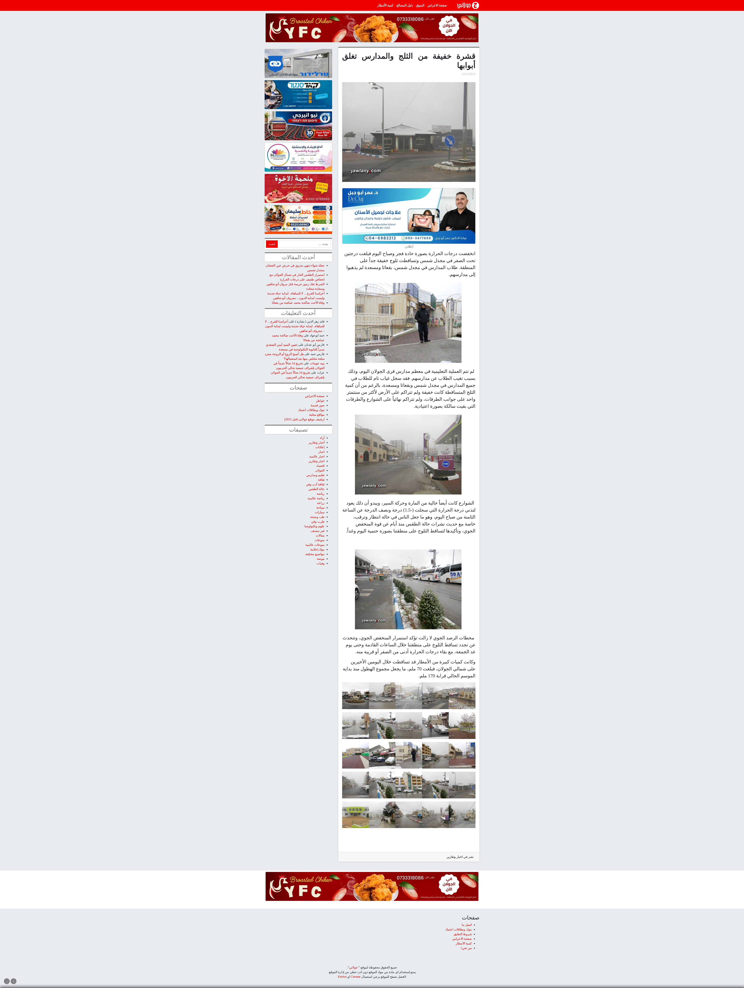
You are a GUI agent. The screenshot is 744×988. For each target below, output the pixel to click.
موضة (321, 558)
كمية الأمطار (385, 5)
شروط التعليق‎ (463, 934)
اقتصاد (320, 465)
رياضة (321, 493)
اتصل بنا (467, 924)
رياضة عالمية (316, 498)
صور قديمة (318, 405)
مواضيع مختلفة (315, 554)
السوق (420, 5)
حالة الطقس (316, 489)
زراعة (321, 503)
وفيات (321, 563)
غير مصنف (318, 530)
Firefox (342, 976)
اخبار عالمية (317, 456)
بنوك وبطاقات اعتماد (311, 410)
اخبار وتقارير (455, 856)
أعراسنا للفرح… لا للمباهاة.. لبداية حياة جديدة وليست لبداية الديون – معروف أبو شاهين (295, 326)
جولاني (353, 967)
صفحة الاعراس (437, 5)
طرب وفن (318, 521)
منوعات (319, 540)
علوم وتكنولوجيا (314, 526)
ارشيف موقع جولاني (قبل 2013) (304, 419)
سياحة (320, 507)
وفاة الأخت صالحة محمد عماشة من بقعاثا (298, 302)
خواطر (320, 400)
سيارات (320, 512)
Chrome (355, 976)
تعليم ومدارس (315, 475)
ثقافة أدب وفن (315, 484)
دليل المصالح (404, 5)
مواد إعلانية (317, 549)
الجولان (320, 470)
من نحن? (466, 948)
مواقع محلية (317, 414)
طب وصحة (317, 517)
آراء (322, 437)
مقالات (320, 535)
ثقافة (321, 479)
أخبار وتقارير (317, 442)
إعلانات (320, 447)
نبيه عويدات (317, 363)
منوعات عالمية (315, 544)
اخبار (321, 451)
